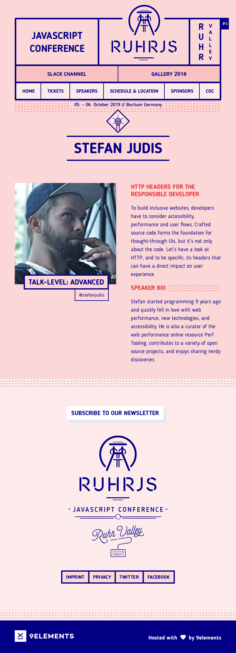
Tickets (55, 91)
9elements (208, 637)
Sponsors (182, 91)
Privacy (102, 577)
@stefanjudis (91, 295)
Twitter (129, 577)
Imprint (75, 577)
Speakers (86, 91)
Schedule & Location (134, 91)
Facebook (159, 577)
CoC (210, 91)
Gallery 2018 (169, 74)
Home (28, 91)
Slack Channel (66, 74)
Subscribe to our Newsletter (115, 413)
